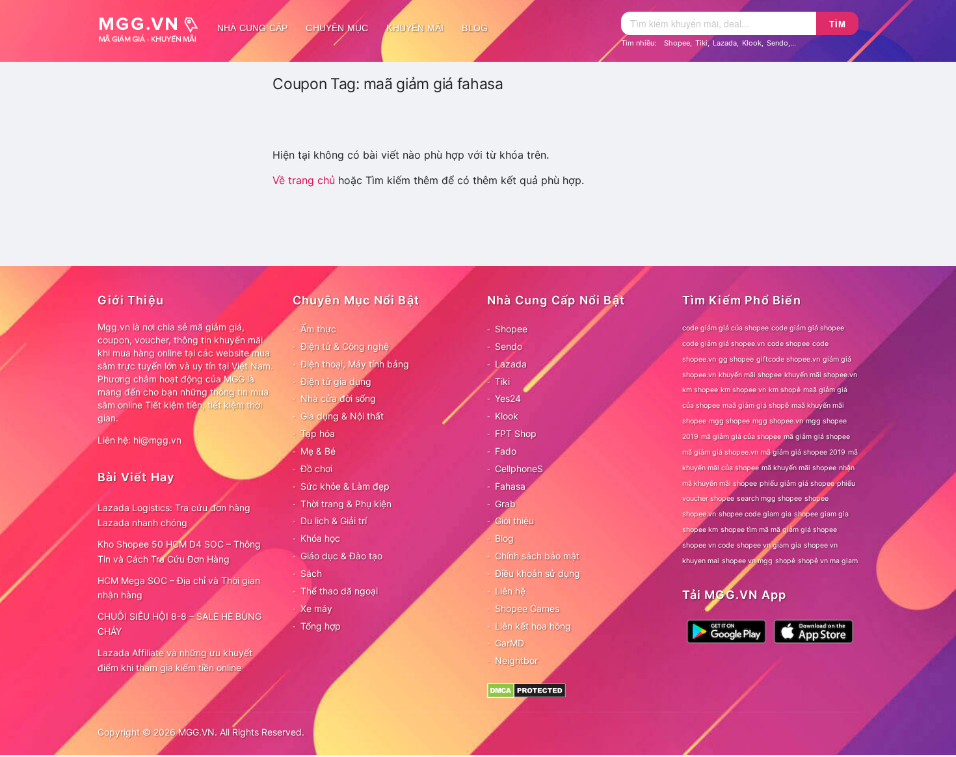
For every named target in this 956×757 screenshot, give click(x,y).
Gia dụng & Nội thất (342, 415)
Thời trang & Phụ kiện (346, 503)
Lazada (725, 42)
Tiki (701, 42)
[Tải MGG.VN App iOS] (813, 630)
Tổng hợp (320, 625)
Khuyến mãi (415, 28)
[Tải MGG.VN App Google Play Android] (726, 630)
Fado (505, 451)
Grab (505, 503)
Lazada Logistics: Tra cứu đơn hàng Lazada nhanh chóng (174, 515)
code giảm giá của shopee (725, 328)
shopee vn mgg (747, 561)
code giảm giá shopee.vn (723, 343)
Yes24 (508, 398)
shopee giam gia (821, 514)
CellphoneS (519, 468)
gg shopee (736, 359)
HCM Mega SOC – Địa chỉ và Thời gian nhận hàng (179, 588)
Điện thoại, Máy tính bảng (354, 363)
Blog (475, 28)
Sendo (777, 42)
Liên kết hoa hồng (533, 625)
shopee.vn (699, 514)
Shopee (677, 42)
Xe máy (316, 608)
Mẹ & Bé (318, 451)
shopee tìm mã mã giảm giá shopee (779, 529)
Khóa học (320, 538)
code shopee (788, 343)
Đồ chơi (316, 468)
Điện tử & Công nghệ (344, 346)
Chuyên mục (337, 28)
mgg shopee (729, 421)
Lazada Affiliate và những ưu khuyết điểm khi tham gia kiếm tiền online (175, 660)
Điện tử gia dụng (335, 381)
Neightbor (516, 660)
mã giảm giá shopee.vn (720, 452)
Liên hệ (510, 590)
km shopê (785, 390)
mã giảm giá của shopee (741, 436)
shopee (816, 498)
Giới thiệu (514, 520)
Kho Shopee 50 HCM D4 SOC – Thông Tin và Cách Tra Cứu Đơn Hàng (179, 551)
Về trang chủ (303, 180)
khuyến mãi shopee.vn (820, 375)
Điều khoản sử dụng (537, 573)
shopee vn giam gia (769, 545)
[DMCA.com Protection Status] (526, 689)
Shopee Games (527, 608)
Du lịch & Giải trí (333, 520)
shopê (785, 561)
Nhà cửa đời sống (338, 398)
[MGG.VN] (153, 27)
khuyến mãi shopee (750, 375)
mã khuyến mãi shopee (799, 468)
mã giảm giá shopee (817, 436)
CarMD (509, 642)
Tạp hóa (317, 433)
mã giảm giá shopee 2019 (803, 452)
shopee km (700, 529)
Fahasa (510, 486)
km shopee (700, 390)
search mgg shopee (769, 498)
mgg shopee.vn (777, 421)
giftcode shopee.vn (788, 359)
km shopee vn (743, 390)
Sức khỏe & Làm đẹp (345, 486)
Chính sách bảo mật (537, 555)
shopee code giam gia (755, 514)
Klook (752, 42)
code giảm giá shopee (807, 328)
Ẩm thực (318, 328)
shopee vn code (708, 545)
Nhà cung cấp (252, 28)
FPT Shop (516, 433)
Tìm (837, 24)
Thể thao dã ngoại (339, 590)
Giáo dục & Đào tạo (341, 555)
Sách (311, 573)
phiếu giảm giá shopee (797, 483)
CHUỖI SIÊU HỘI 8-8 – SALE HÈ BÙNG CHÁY (179, 624)
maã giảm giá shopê (756, 405)
